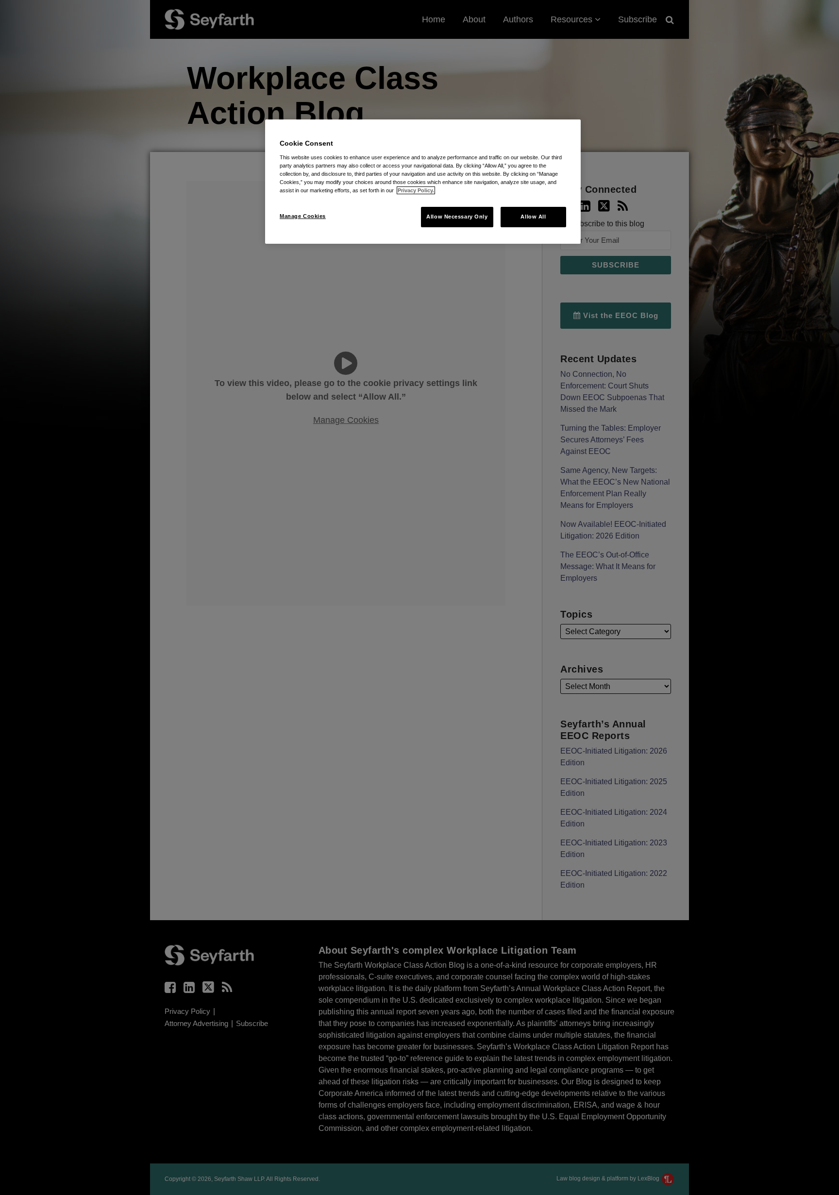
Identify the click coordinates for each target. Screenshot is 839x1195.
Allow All (533, 216)
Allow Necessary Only (456, 216)
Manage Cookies (303, 216)
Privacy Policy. (416, 190)
